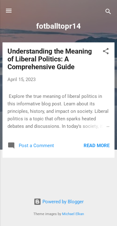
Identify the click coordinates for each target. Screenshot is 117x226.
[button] (106, 52)
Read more (97, 145)
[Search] (108, 12)
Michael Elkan (73, 214)
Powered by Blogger (62, 201)
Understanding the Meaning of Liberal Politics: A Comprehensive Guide (49, 59)
